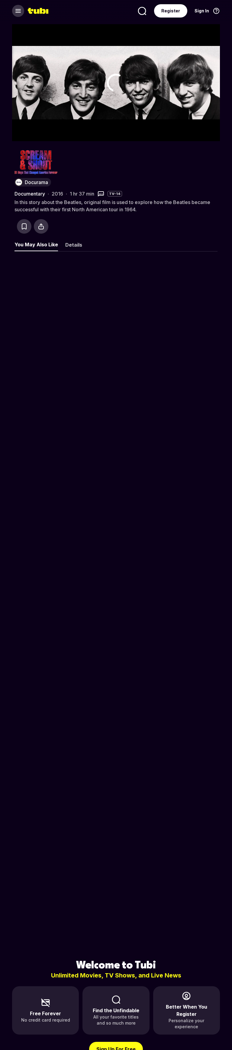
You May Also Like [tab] (36, 244)
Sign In (202, 10)
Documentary (29, 194)
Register (170, 10)
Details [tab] (73, 245)
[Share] (41, 226)
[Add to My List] (24, 226)
